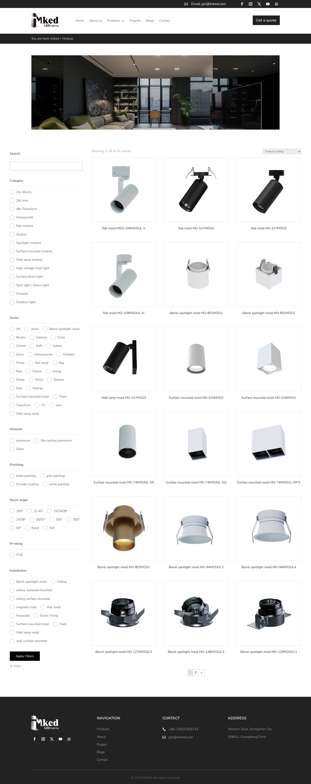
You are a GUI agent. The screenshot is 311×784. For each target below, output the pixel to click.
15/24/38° (60, 511)
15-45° (38, 511)
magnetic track (26, 607)
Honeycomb (24, 217)
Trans (63, 396)
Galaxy (57, 346)
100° (19, 511)
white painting (59, 484)
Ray (61, 363)
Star (19, 388)
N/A (52, 528)
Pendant (22, 293)
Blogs (150, 20)
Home (79, 20)
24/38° (20, 519)
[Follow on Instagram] (250, 4)
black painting (26, 476)
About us (95, 20)
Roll (19, 371)
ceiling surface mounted (33, 599)
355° (59, 519)
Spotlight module (28, 243)
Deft (39, 346)
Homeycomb (43, 354)
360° (76, 519)
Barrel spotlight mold (64, 329)
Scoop (56, 371)
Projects (135, 20)
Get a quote (266, 20)
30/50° (40, 519)
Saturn (37, 371)
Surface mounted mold (32, 396)
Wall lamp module (29, 260)
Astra (35, 329)
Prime (20, 363)
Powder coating (27, 484)
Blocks (20, 337)
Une (58, 405)
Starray (38, 388)
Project (102, 744)
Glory (20, 354)
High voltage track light (32, 268)
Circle (61, 337)
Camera (41, 337)
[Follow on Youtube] (267, 4)
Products (113, 20)
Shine (39, 380)
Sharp (20, 380)
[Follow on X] (259, 4)
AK (18, 329)
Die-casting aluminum (56, 440)
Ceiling (61, 582)
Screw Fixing (49, 615)
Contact (164, 20)
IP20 (19, 555)
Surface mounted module (34, 251)
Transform (23, 405)
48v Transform (26, 209)
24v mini (22, 200)
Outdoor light (26, 302)
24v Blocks (24, 192)
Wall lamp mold (27, 413)
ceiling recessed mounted (34, 590)
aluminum (23, 440)
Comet (20, 346)
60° (18, 528)
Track (62, 624)
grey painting (55, 476)
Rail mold (41, 363)
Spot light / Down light (32, 285)
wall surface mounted (31, 641)
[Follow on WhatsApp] (276, 4)
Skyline (21, 234)
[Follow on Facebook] (241, 4)
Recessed (22, 615)
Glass (20, 449)
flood (35, 528)
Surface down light (29, 276)
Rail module (24, 226)
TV (43, 405)
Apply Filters (25, 656)
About (101, 737)
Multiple (68, 354)
